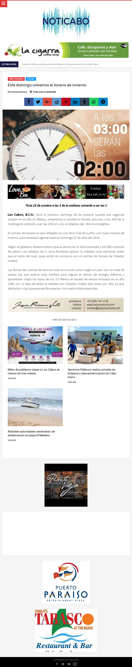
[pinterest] (66, 102)
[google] (47, 102)
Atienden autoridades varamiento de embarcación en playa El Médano (31, 433)
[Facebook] (57, 664)
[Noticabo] (66, 4)
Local (31, 79)
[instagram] (75, 664)
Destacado (16, 79)
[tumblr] (84, 102)
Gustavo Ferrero (19, 91)
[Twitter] (63, 664)
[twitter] (38, 102)
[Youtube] (69, 664)
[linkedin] (75, 102)
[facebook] (29, 102)
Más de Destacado (65, 319)
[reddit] (56, 102)
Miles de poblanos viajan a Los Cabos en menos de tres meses (34, 371)
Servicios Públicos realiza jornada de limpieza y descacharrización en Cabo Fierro (60, 64)
